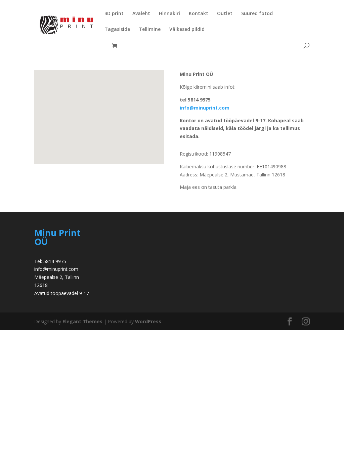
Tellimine (150, 29)
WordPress (148, 321)
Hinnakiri (169, 13)
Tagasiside (117, 29)
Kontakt (198, 13)
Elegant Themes (82, 321)
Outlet (224, 13)
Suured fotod (257, 13)
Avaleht (141, 13)
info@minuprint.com (204, 108)
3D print (114, 13)
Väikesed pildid (187, 29)
